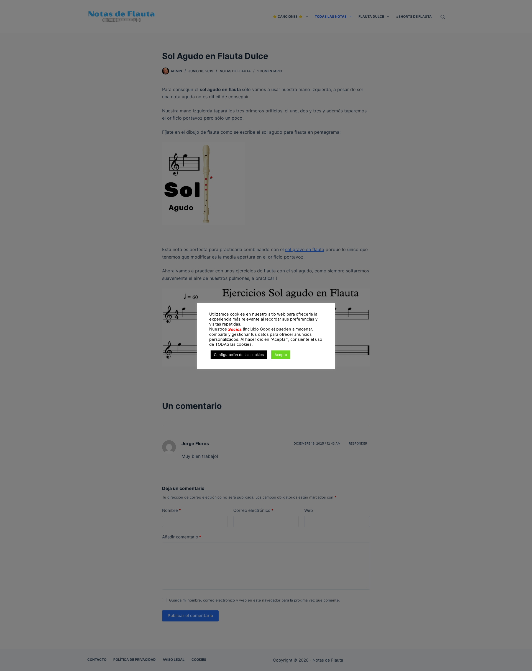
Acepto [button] (281, 354)
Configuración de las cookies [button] (239, 354)
